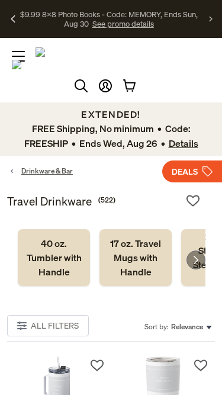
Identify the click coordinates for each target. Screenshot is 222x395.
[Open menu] (18, 56)
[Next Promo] (211, 19)
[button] (105, 85)
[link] (54, 257)
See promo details (123, 23)
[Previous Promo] (13, 19)
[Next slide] (195, 260)
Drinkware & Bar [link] (47, 170)
